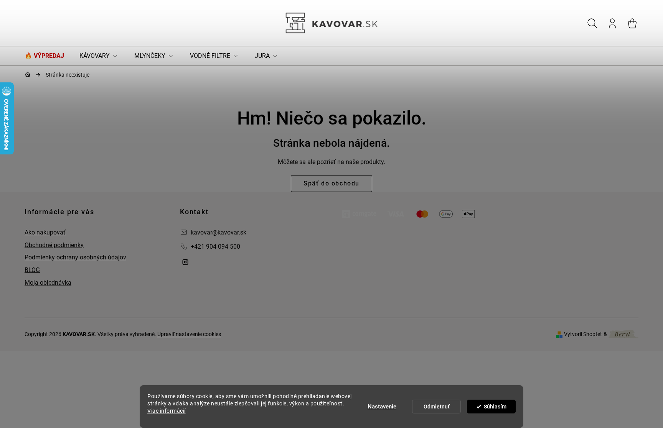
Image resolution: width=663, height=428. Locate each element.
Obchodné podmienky (54, 245)
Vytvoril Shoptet (583, 334)
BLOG (32, 270)
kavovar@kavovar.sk (218, 232)
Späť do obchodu (331, 183)
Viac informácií (166, 411)
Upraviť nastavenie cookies (189, 334)
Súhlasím (495, 406)
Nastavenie (382, 406)
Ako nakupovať (45, 232)
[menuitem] (48, 56)
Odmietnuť (437, 406)
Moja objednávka (48, 282)
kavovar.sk (185, 262)
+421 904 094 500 (215, 246)
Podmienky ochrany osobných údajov (75, 257)
